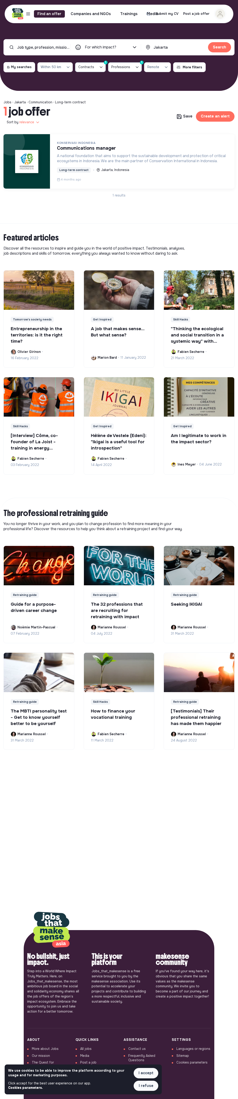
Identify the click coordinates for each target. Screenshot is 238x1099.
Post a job (88, 1062)
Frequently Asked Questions (141, 1058)
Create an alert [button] (215, 116)
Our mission (41, 1056)
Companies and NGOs (91, 13)
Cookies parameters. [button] (25, 1088)
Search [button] (219, 47)
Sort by (20, 122)
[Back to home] (51, 930)
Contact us (137, 1049)
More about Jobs (45, 1049)
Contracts (92, 65)
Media (152, 13)
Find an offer (49, 13)
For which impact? (100, 47)
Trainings (129, 13)
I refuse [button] (146, 1085)
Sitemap (182, 1056)
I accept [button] (146, 1072)
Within (51, 67)
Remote (153, 67)
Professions (126, 65)
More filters (192, 67)
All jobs (86, 1049)
